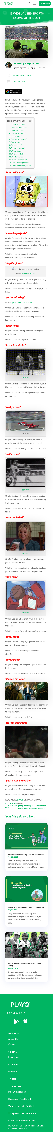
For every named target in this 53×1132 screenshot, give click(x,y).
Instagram (13, 1057)
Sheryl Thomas (32, 63)
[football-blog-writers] (34, 1028)
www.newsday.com (28, 273)
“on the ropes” (16, 145)
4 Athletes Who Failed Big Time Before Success (26, 854)
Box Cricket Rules (17, 1091)
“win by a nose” (16, 142)
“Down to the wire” (18, 125)
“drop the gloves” (17, 130)
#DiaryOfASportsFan (22, 75)
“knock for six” (16, 136)
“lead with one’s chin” (19, 139)
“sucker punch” (17, 157)
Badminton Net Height (19, 1099)
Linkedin (12, 1071)
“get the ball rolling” (18, 133)
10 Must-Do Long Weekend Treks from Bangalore (26, 907)
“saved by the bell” (18, 148)
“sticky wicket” (18, 154)
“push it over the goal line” (22, 166)
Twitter (12, 1078)
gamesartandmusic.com (22, 302)
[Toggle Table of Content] (29, 121)
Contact (12, 1044)
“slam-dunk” (16, 151)
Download (45, 3)
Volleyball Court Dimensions (22, 1113)
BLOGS (20, 800)
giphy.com (25, 377)
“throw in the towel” (19, 160)
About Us (13, 1039)
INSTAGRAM (11, 803)
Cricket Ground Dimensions (22, 1120)
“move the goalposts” (19, 127)
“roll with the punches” (20, 163)
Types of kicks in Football (21, 1106)
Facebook (13, 1064)
